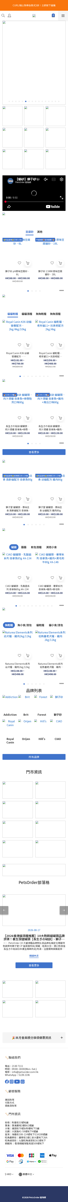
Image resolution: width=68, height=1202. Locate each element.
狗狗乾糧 (41, 314)
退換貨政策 (11, 1105)
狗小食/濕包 (24, 625)
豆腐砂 (30, 232)
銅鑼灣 (8, 1143)
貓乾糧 (40, 625)
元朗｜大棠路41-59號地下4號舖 (21, 1131)
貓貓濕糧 (27, 314)
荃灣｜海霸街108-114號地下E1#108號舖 (26, 1134)
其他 (39, 232)
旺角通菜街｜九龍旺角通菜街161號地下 (25, 1140)
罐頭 (14, 547)
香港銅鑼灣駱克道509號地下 (29, 1143)
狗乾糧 (9, 625)
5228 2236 (24, 1074)
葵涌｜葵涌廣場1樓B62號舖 (19, 1125)
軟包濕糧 (36, 547)
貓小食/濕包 (56, 625)
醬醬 (23, 547)
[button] (34, 1037)
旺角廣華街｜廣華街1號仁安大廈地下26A (26, 1137)
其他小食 (51, 547)
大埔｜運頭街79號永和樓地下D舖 (22, 1128)
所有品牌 (34, 757)
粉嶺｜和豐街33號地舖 (16, 1122)
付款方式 (9, 1102)
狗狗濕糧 (55, 314)
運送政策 (9, 1099)
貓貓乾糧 (12, 314)
